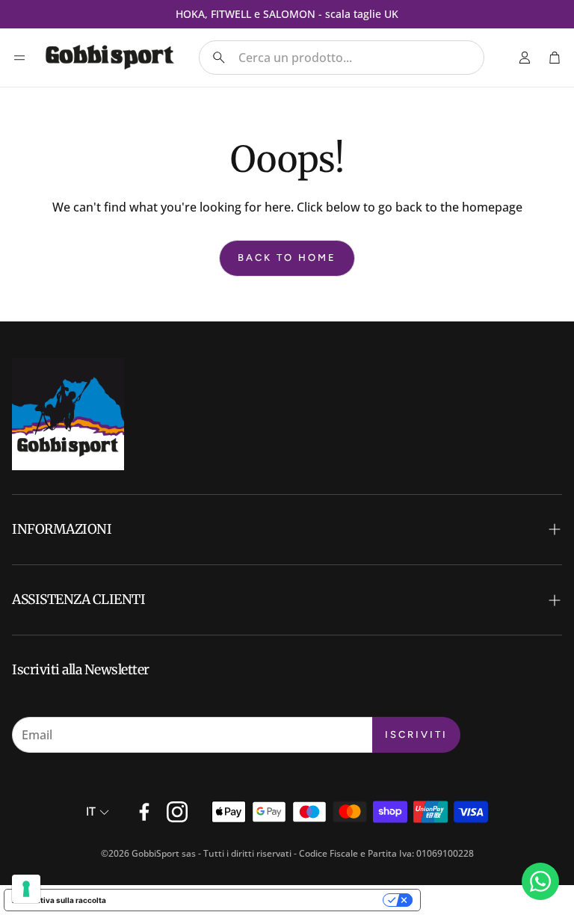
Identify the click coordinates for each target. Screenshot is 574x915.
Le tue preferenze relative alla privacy (249, 900)
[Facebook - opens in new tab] (144, 811)
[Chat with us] (540, 881)
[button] (342, 57)
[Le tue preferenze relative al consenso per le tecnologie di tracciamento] (26, 889)
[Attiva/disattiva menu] (19, 57)
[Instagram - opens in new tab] (177, 811)
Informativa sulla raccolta (59, 900)
